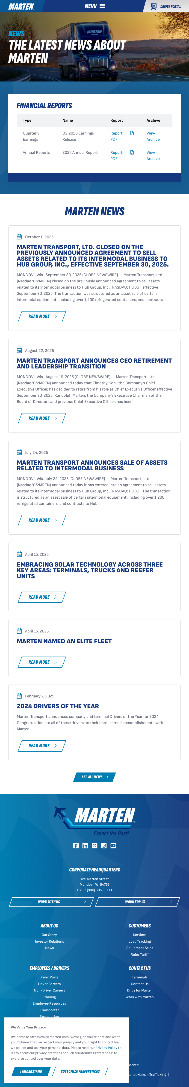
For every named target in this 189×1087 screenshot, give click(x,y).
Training (49, 997)
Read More (39, 316)
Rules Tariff (140, 954)
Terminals (140, 977)
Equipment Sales (139, 948)
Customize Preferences (80, 1071)
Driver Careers (49, 984)
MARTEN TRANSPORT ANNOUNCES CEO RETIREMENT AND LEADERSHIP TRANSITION (94, 363)
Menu (91, 6)
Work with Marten (140, 997)
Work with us (49, 901)
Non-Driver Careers (49, 990)
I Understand (31, 1071)
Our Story (49, 935)
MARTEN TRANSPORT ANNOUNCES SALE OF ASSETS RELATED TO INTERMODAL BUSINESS (92, 465)
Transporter (49, 1010)
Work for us (135, 901)
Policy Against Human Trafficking (141, 1075)
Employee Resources (49, 1003)
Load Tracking (140, 941)
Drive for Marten (140, 990)
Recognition (49, 1016)
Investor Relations (49, 941)
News (49, 948)
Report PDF (116, 136)
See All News (92, 777)
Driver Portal (49, 977)
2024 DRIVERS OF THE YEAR (58, 706)
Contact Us (139, 984)
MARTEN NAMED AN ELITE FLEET (64, 641)
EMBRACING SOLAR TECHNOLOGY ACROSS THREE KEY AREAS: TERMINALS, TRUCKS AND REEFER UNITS (90, 570)
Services (139, 935)
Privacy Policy (106, 1048)
